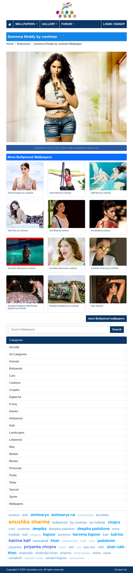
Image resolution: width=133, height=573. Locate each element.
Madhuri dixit (69, 540)
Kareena (64, 534)
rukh (101, 547)
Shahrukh (26, 553)
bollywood (59, 522)
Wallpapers (16, 503)
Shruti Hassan (82, 553)
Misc (12, 446)
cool (12, 529)
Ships (12, 482)
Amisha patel (85, 515)
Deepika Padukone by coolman (64, 306)
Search (117, 329)
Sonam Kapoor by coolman (20, 193)
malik (83, 540)
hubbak (14, 534)
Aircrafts (14, 347)
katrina (117, 534)
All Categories (18, 354)
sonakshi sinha (34, 558)
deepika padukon (62, 529)
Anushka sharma (29, 522)
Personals (15, 468)
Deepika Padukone (93, 528)
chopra (114, 522)
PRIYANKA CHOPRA (40, 546)
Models (13, 453)
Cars (12, 375)
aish (25, 515)
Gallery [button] (48, 24)
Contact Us (121, 569)
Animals (14, 361)
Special (14, 489)
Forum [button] (66, 24)
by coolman (78, 522)
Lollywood (15, 439)
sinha (97, 553)
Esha (115, 529)
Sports (13, 496)
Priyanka (15, 547)
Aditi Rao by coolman (101, 193)
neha (92, 540)
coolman (23, 529)
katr (105, 534)
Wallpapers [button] (25, 24)
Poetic (13, 475)
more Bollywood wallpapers (106, 318)
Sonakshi (15, 558)
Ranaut (62, 547)
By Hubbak (97, 522)
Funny (13, 404)
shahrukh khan (46, 553)
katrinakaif (40, 541)
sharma (65, 553)
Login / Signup (114, 24)
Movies (13, 461)
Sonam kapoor (56, 558)
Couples (14, 389)
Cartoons (14, 382)
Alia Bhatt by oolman (59, 230)
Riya (79, 547)
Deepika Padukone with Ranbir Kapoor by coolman (22, 307)
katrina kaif (19, 540)
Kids (12, 425)
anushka (102, 515)
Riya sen (89, 547)
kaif (25, 534)
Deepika (39, 528)
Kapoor (49, 534)
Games (13, 411)
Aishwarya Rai (63, 515)
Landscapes (16, 432)
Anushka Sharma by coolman (22, 268)
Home (10, 43)
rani (71, 547)
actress (14, 515)
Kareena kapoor (86, 534)
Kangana (35, 534)
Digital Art (15, 397)
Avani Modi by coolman (60, 193)
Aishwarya (40, 515)
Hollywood (15, 418)
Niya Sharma (97, 306)
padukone (106, 540)
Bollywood (23, 43)
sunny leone (77, 558)
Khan (55, 540)
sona (107, 553)
